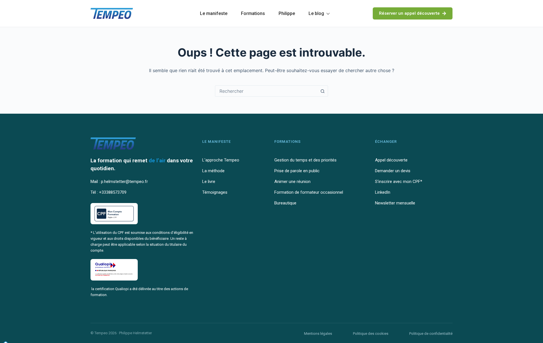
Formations (253, 13)
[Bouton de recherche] (322, 91)
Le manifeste (213, 13)
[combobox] (266, 91)
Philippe (287, 13)
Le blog (316, 13)
